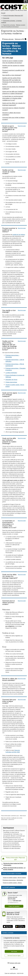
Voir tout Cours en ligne (14, 955)
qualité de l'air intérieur (19, 234)
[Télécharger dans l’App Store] (7, 926)
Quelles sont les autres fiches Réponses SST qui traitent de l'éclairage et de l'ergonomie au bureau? (12, 81)
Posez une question (14, 906)
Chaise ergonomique (11, 382)
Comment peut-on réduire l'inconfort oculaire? (13, 109)
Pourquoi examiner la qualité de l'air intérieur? (13, 71)
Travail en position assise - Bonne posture (14, 877)
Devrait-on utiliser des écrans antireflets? (11, 114)
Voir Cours (14, 951)
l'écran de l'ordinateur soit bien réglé (12, 751)
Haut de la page (22, 126)
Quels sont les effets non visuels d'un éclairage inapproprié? (13, 104)
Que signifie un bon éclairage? (11, 75)
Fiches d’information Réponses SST (15, 859)
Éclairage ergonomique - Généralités (13, 880)
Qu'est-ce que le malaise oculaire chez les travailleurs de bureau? (12, 62)
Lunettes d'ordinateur (11, 373)
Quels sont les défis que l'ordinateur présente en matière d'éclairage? (13, 92)
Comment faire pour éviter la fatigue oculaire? (13, 118)
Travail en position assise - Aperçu (12, 883)
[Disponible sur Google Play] (20, 926)
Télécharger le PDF (19, 39)
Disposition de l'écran (11, 379)
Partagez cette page (9, 39)
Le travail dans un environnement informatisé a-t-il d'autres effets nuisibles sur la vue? (12, 98)
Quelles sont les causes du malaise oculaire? (13, 66)
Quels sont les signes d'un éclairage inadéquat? (13, 88)
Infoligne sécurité (12, 897)
